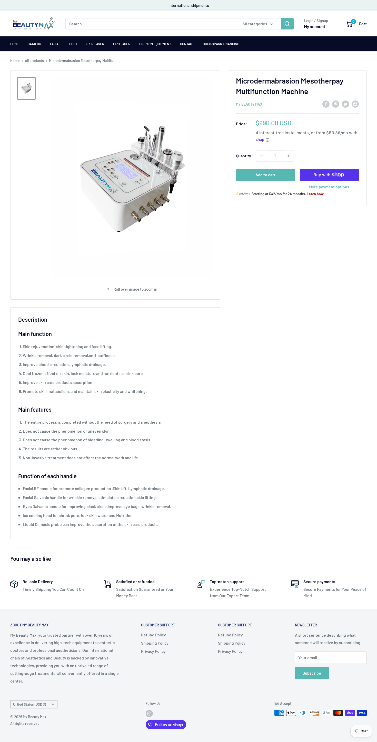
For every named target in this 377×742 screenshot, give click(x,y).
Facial (55, 44)
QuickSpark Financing (221, 44)
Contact (187, 44)
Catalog (34, 44)
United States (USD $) (29, 704)
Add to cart (265, 174)
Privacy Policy (153, 651)
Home (14, 44)
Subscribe (312, 672)
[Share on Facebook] (326, 104)
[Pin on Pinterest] (335, 104)
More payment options (329, 186)
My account (314, 26)
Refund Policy (153, 634)
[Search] (287, 23)
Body (73, 44)
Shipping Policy (154, 643)
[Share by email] (355, 104)
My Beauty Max (249, 104)
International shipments (188, 5)
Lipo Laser (121, 44)
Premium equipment (155, 44)
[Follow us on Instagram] (149, 713)
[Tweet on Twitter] (345, 104)
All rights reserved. (25, 723)
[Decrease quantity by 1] (261, 155)
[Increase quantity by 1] (288, 155)
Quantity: (244, 155)
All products (34, 60)
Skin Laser (95, 44)
